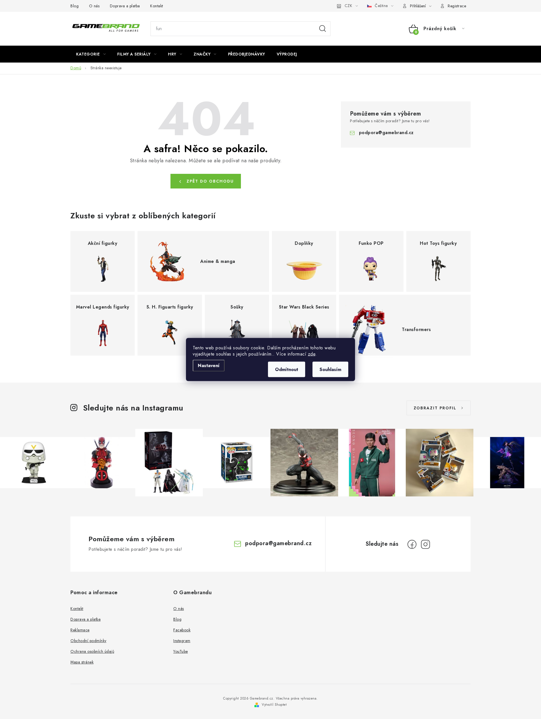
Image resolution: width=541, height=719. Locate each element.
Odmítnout (286, 369)
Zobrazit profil (435, 408)
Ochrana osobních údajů (92, 651)
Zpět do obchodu (210, 181)
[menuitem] (90, 54)
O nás (94, 6)
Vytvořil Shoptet (274, 704)
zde (312, 354)
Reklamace (80, 630)
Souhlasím (330, 369)
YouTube (180, 651)
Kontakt (156, 6)
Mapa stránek (82, 662)
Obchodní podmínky (88, 640)
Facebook (181, 630)
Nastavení (208, 365)
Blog (74, 6)
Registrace (457, 6)
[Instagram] (425, 544)
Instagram (181, 640)
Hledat (323, 28)
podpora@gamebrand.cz (386, 132)
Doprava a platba (125, 6)
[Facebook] (411, 544)
